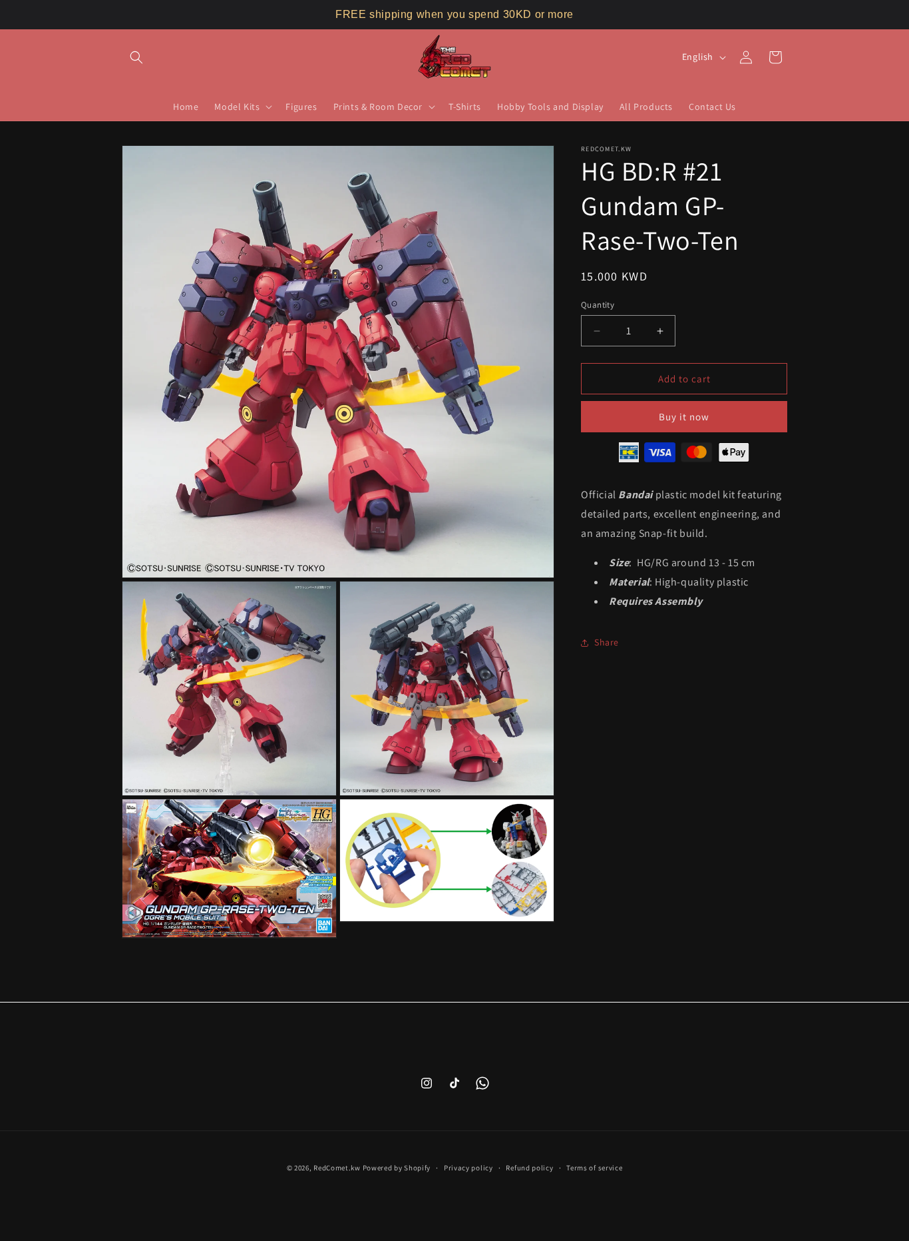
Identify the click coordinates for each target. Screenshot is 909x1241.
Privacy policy (468, 1167)
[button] (136, 57)
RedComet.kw (337, 1167)
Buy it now (684, 416)
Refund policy (529, 1167)
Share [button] (606, 642)
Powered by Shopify (397, 1167)
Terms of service (594, 1167)
